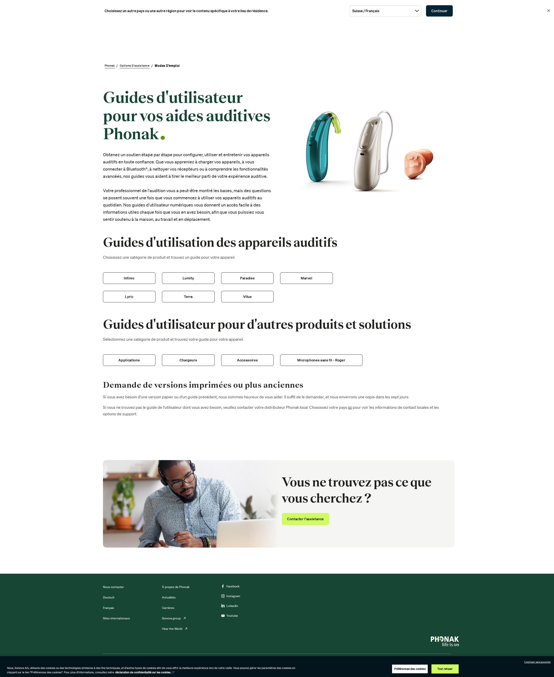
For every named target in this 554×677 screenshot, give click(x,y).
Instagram (233, 596)
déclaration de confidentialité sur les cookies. (143, 672)
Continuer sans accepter (537, 662)
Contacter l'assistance (305, 519)
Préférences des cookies (410, 669)
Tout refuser (445, 669)
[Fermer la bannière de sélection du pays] (549, 11)
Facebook (232, 586)
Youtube (232, 616)
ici (350, 407)
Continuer (439, 10)
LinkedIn (232, 606)
